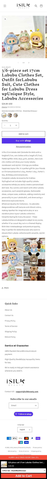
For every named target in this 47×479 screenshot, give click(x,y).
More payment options (23, 146)
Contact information (24, 455)
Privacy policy (37, 447)
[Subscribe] (35, 405)
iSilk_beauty (14, 447)
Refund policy (12, 451)
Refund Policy (10, 337)
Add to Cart (23, 475)
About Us (8, 310)
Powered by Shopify (24, 447)
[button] (4, 5)
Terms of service (24, 451)
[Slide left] (18, 62)
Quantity (5, 121)
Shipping (4, 107)
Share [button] (6, 288)
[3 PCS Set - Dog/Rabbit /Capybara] (10, 115)
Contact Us (9, 315)
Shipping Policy (11, 331)
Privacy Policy (10, 321)
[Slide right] (28, 62)
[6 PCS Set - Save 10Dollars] (15, 115)
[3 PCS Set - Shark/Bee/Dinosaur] (4, 115)
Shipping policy (36, 451)
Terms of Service (11, 326)
